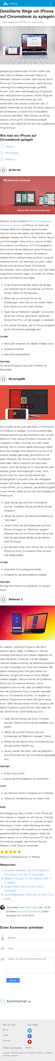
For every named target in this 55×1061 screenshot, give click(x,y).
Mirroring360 (12, 153)
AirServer (10, 146)
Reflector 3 (10, 159)
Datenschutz (7, 1040)
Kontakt (5, 1035)
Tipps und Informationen (28, 911)
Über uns (6, 1030)
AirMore (13, 4)
